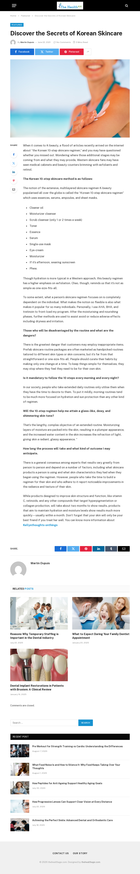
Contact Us (61, 853)
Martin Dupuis (27, 42)
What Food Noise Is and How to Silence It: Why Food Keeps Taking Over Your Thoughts (76, 766)
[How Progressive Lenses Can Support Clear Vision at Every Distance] (19, 806)
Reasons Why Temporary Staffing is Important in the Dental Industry (34, 635)
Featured (17, 25)
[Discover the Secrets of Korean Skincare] (70, 98)
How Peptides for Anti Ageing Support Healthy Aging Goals (67, 783)
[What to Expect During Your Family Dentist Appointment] (101, 613)
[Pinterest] (13, 180)
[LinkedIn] (13, 172)
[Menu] (14, 5)
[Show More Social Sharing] (88, 52)
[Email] (13, 189)
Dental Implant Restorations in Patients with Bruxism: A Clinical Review (37, 687)
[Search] (126, 5)
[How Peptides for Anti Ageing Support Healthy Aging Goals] (19, 787)
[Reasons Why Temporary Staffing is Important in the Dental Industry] (39, 613)
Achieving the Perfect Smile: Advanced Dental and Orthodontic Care (72, 820)
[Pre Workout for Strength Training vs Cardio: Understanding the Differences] (19, 750)
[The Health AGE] (70, 5)
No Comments (64, 42)
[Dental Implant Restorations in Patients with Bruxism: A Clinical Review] (39, 665)
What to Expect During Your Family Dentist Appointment (100, 635)
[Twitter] (13, 163)
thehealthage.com (90, 862)
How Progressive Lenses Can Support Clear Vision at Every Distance (72, 801)
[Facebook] (13, 154)
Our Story (80, 853)
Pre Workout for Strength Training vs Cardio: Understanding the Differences (77, 746)
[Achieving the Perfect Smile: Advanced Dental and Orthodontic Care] (19, 824)
